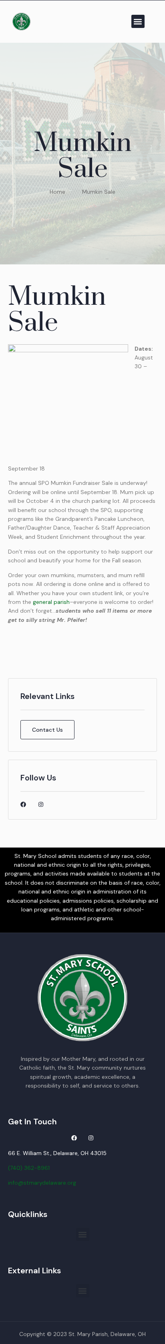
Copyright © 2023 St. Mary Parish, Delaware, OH (82, 1334)
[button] (138, 21)
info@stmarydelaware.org (42, 1182)
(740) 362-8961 (29, 1167)
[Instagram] (41, 804)
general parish (51, 601)
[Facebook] (23, 804)
